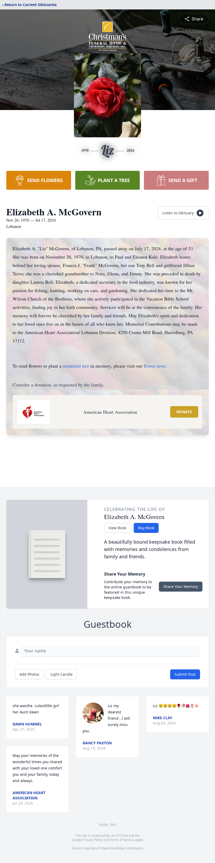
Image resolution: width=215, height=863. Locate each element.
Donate (184, 411)
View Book (117, 527)
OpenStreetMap (113, 848)
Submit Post (185, 674)
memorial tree (76, 366)
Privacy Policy (93, 840)
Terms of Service (122, 840)
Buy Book (146, 527)
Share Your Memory (180, 586)
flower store (155, 366)
